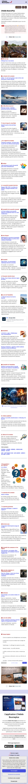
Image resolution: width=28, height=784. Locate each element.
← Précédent (4, 662)
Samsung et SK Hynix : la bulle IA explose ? (9, 509)
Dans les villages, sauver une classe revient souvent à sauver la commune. (10, 574)
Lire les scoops (14, 662)
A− (23, 7)
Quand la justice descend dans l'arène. (8, 125)
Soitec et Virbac (5, 494)
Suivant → (24, 662)
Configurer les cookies (14, 755)
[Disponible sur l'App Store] (9, 746)
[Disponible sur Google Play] (19, 746)
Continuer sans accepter (14, 778)
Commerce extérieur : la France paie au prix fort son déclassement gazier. (10, 143)
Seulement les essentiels (14, 774)
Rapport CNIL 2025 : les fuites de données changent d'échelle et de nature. (9, 188)
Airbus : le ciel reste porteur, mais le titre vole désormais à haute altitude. (12, 78)
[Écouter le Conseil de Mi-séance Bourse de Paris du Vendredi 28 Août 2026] (4, 319)
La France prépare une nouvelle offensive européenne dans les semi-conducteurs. (10, 212)
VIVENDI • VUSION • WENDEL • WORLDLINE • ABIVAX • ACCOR (12, 450)
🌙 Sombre (18, 7)
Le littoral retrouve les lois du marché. (8, 297)
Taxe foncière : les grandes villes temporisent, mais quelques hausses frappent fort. (10, 552)
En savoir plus (14, 781)
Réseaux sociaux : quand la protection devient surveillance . (9, 108)
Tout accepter (14, 770)
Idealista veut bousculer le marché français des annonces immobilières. (10, 367)
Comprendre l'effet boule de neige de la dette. (10, 526)
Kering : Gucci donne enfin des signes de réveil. (10, 278)
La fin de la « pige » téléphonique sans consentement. (9, 333)
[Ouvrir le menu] (26, 2)
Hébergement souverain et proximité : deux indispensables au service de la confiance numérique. (10, 239)
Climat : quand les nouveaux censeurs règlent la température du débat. (10, 620)
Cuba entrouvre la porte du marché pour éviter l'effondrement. (9, 166)
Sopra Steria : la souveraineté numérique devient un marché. (8, 262)
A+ (25, 7)
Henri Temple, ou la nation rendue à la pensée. (10, 595)
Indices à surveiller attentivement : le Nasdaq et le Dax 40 (13, 418)
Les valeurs (4, 467)
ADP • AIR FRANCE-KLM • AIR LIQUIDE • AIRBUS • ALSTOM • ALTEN (13, 453)
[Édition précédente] (7, 37)
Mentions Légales (14, 753)
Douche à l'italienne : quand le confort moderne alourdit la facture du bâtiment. (12, 347)
